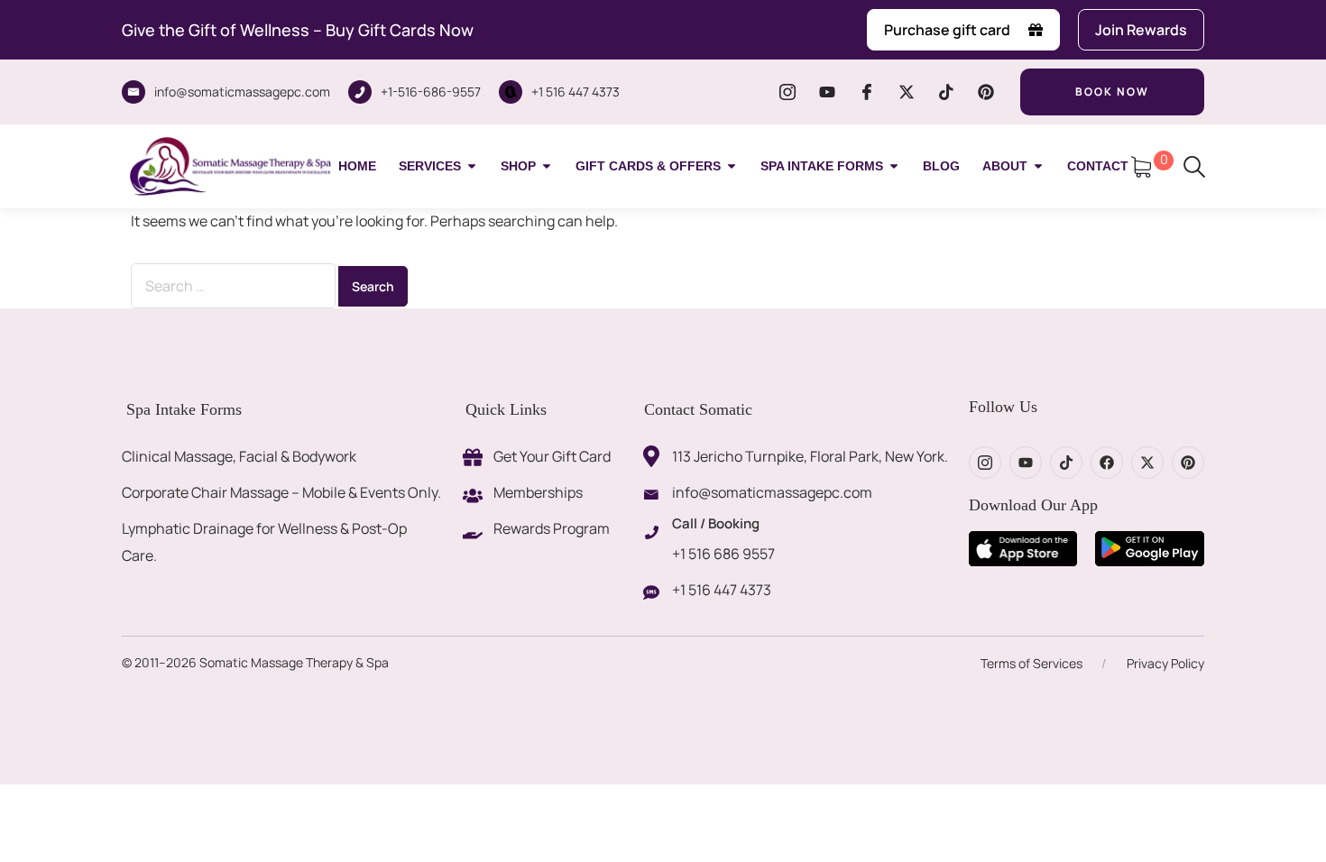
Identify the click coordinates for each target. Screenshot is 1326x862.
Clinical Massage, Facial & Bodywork (239, 456)
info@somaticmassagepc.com (242, 91)
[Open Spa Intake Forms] (894, 166)
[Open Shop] (546, 166)
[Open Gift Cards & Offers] (731, 166)
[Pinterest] (986, 92)
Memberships (538, 492)
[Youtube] (827, 92)
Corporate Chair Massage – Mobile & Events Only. (281, 492)
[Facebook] (1107, 462)
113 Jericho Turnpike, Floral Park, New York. (810, 456)
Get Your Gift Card (552, 456)
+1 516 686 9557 (723, 554)
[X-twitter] (906, 92)
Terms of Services (1031, 663)
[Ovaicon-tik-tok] (946, 92)
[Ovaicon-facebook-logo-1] (867, 92)
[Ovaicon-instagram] (787, 92)
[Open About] (1038, 166)
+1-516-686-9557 (431, 91)
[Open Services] (471, 166)
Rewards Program (551, 528)
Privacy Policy (1165, 663)
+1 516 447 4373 (575, 91)
